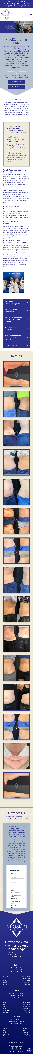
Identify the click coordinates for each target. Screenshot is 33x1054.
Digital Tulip (20, 1051)
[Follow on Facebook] (12, 1048)
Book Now (12, 2)
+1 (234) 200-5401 (16, 81)
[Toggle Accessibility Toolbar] (29, 1050)
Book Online (16, 86)
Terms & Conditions (21, 1045)
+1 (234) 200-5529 (23, 6)
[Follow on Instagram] (16, 1048)
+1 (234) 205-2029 (16, 972)
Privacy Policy (10, 1045)
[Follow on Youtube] (20, 1048)
